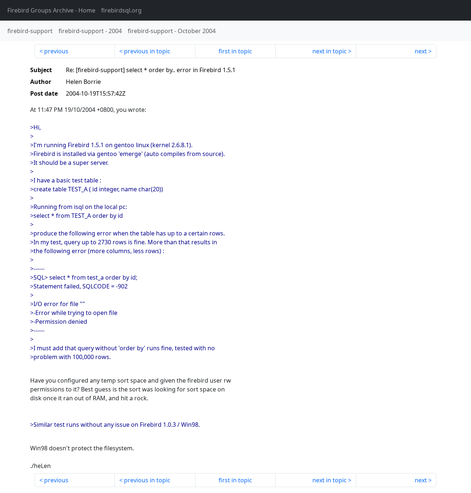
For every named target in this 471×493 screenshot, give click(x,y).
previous (56, 51)
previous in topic (147, 51)
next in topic (329, 51)
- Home (51, 10)
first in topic (235, 51)
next (421, 51)
